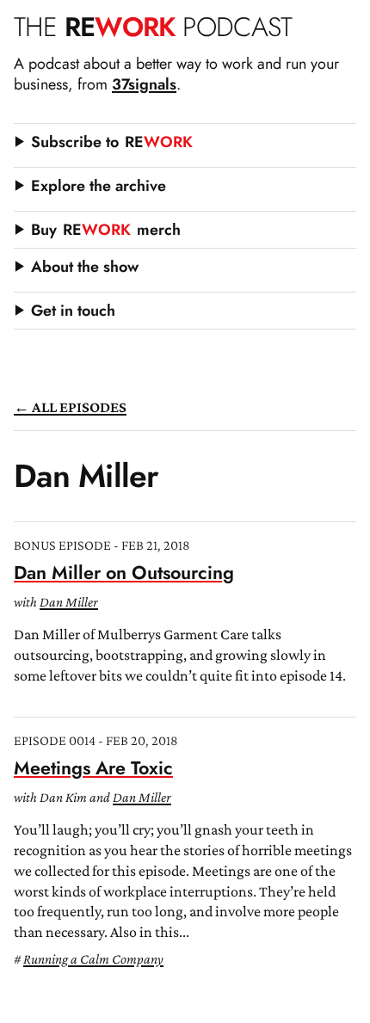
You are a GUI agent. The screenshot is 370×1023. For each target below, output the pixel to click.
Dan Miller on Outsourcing (124, 572)
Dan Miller (69, 602)
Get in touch (73, 310)
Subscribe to (112, 142)
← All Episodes (70, 407)
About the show (85, 267)
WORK (153, 27)
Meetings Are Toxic (93, 768)
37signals (144, 84)
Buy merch (106, 230)
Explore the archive (98, 186)
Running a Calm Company (93, 959)
